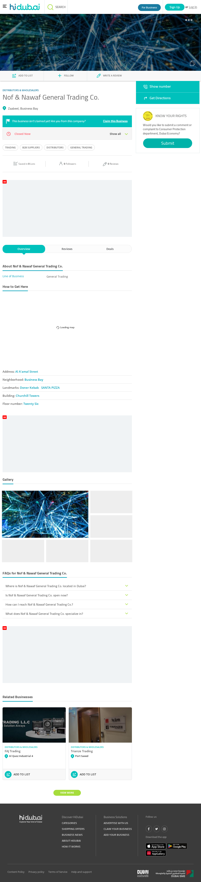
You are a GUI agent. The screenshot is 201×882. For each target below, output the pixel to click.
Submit (167, 143)
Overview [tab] (23, 249)
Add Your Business (116, 834)
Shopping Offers (73, 828)
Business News (72, 834)
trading (10, 147)
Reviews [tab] (67, 249)
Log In (193, 7)
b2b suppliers (31, 147)
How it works (71, 846)
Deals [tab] (110, 249)
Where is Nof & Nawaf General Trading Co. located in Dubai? (45, 586)
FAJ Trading (12, 751)
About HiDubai (71, 840)
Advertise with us (116, 823)
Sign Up (175, 7)
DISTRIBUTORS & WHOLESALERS (21, 747)
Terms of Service (57, 872)
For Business (149, 7)
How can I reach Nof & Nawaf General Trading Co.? (39, 604)
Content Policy (16, 872)
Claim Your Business (118, 828)
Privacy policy (36, 872)
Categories (69, 823)
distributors (55, 147)
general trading (81, 147)
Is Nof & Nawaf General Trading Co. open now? (36, 595)
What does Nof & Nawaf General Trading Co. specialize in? (44, 613)
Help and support (81, 872)
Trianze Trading (82, 751)
